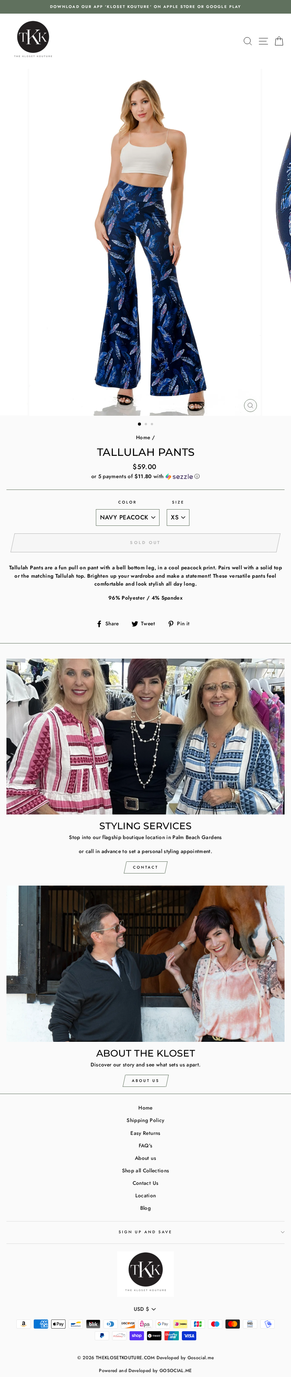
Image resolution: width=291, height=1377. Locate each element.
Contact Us (145, 1183)
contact (145, 867)
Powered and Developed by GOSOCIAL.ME (145, 1370)
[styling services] (145, 737)
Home (143, 437)
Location (145, 1195)
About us (145, 1158)
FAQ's (146, 1145)
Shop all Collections (145, 1170)
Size (178, 502)
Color (127, 502)
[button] (145, 476)
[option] (145, 7)
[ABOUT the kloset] (145, 964)
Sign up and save (146, 1232)
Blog (145, 1208)
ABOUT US (146, 1080)
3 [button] (153, 425)
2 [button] (147, 425)
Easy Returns (145, 1133)
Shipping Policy (145, 1120)
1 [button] (140, 424)
